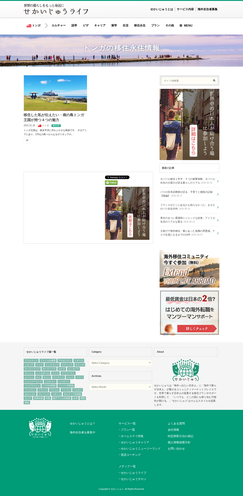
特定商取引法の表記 (180, 436)
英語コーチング (131, 454)
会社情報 (173, 429)
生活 (125, 25)
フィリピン (30, 390)
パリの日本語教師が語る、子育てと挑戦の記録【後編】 (186, 193)
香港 (27, 402)
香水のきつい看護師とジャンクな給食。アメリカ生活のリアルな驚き (187, 219)
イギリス (79, 360)
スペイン (29, 377)
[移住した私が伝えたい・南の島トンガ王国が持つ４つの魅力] (55, 93)
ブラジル (54, 390)
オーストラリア (32, 369)
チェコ (47, 377)
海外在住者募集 (208, 9)
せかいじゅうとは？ (82, 423)
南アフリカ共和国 (61, 398)
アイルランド (31, 360)
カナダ (62, 369)
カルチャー (59, 25)
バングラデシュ (32, 385)
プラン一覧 (128, 429)
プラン (155, 25)
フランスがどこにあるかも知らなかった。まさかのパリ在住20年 (187, 206)
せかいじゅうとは (161, 9)
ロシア (28, 398)
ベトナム (66, 390)
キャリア (100, 25)
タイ (38, 377)
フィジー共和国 (66, 385)
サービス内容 (185, 9)
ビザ (86, 25)
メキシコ (56, 394)
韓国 (83, 398)
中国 (48, 398)
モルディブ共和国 (72, 394)
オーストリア (49, 369)
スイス (55, 373)
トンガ (36, 25)
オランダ (79, 365)
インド (39, 365)
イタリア (29, 365)
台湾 (75, 398)
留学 (114, 25)
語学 (74, 25)
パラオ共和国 (49, 385)
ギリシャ (29, 373)
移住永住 (140, 25)
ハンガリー (64, 381)
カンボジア (73, 369)
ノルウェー (50, 381)
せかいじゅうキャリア (135, 442)
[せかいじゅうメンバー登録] (127, 237)
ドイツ (79, 377)
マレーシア (43, 394)
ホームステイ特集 (132, 436)
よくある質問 (176, 423)
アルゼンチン (65, 360)
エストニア (67, 365)
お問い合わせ (176, 448)
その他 (169, 25)
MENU (188, 25)
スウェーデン (68, 373)
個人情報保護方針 (179, 442)
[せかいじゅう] (185, 370)
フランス (42, 390)
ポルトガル (30, 394)
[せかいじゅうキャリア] (189, 333)
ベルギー (77, 390)
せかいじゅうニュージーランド (141, 448)
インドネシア (52, 365)
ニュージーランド (33, 381)
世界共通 (38, 398)
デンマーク (58, 377)
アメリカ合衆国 (48, 360)
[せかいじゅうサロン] (189, 285)
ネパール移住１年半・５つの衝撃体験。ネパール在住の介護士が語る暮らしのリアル (187, 180)
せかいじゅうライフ (133, 472)
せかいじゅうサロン (133, 479)
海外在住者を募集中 (82, 432)
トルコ (70, 377)
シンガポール (42, 373)
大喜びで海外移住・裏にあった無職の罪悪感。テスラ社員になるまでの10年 (187, 232)
